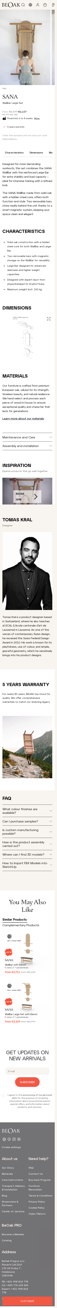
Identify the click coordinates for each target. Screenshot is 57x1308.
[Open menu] (52, 5)
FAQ (31, 1167)
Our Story (8, 1167)
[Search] (23, 5)
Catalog (7, 1240)
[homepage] (11, 4)
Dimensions (36, 152)
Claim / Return (37, 1213)
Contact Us (36, 1173)
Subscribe (27, 1082)
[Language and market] (30, 5)
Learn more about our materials (23, 418)
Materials (7, 1173)
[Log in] (38, 5)
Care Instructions (12, 1179)
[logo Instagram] (14, 1139)
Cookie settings (11, 1147)
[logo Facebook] (9, 1139)
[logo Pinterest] (4, 1139)
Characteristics (14, 152)
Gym (4, 88)
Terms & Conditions (40, 1195)
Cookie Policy (37, 1207)
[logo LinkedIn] (18, 1139)
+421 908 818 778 (17, 1281)
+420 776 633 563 (17, 1285)
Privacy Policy (37, 1201)
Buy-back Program (40, 1179)
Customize (27, 1301)
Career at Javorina (13, 1211)
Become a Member (13, 1234)
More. (37, 118)
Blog (4, 1195)
